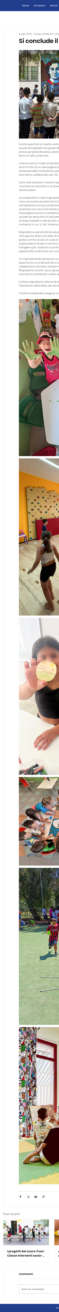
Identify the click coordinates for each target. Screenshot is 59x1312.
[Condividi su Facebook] (20, 1196)
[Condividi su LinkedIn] (35, 1196)
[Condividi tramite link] (43, 1196)
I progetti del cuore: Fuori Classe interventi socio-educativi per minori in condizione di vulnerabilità (25, 1253)
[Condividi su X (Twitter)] (28, 1196)
